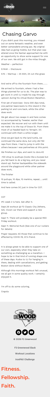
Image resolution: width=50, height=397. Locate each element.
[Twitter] (25, 332)
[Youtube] (31, 332)
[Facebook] (19, 332)
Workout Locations (25, 353)
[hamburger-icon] (44, 7)
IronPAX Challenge (25, 359)
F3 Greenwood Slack (25, 347)
